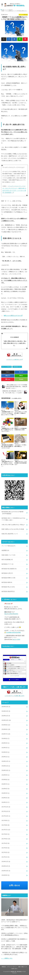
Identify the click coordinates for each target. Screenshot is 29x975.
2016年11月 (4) (6, 866)
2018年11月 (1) (6, 766)
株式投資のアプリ (7, 564)
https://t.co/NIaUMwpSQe (11, 613)
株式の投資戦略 (7, 559)
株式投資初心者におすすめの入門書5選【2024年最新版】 (12, 512)
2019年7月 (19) (6, 734)
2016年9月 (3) (5, 875)
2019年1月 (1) (5, 756)
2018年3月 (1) (5, 793)
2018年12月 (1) (6, 761)
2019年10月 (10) (6, 720)
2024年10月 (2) (6, 706)
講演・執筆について (23, 966)
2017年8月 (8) (5, 825)
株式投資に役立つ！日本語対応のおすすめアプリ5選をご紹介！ (13, 519)
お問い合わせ (14, 885)
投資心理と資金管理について (10, 533)
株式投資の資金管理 (8, 591)
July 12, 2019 (16, 639)
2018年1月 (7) (5, 802)
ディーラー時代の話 (7, 366)
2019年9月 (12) (6, 725)
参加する (24, 677)
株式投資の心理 (7, 573)
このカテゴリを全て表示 (14, 675)
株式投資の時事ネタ (8, 577)
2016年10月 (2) (6, 870)
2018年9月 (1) (5, 775)
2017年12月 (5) (6, 806)
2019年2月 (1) (5, 752)
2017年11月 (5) (6, 811)
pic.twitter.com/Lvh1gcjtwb (13, 632)
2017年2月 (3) (5, 852)
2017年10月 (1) (6, 816)
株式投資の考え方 (17, 366)
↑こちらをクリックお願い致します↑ (14, 695)
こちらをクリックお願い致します (13, 359)
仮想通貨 (5, 550)
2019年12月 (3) (6, 711)
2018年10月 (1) (6, 770)
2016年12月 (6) (6, 861)
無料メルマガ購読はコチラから (12, 315)
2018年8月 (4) (5, 779)
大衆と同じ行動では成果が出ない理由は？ (13, 524)
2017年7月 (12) (6, 829)
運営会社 (4, 966)
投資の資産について (8, 555)
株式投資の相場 (7, 582)
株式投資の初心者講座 (9, 568)
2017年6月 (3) (5, 834)
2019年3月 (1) (5, 747)
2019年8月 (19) (6, 729)
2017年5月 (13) (6, 838)
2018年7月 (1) (5, 784)
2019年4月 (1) (5, 743)
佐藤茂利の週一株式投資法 (16, 971)
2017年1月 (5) (5, 857)
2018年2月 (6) (5, 797)
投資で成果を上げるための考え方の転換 (13, 529)
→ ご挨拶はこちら (6, 958)
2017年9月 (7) (5, 820)
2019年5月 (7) (5, 738)
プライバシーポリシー (12, 966)
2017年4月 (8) (5, 843)
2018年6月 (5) (5, 788)
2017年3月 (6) (5, 848)
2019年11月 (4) (6, 715)
